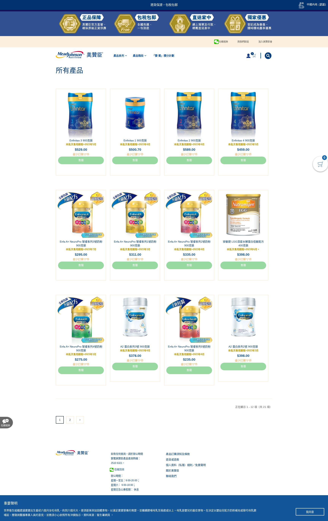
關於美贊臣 (172, 470)
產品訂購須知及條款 (178, 454)
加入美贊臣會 (265, 41)
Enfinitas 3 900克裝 (81, 140)
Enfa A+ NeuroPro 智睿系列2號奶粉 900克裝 (189, 243)
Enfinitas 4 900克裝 (243, 140)
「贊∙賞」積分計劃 (163, 55)
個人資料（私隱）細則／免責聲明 (186, 465)
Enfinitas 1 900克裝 (135, 140)
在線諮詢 (223, 41)
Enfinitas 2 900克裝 (189, 140)
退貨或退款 (172, 459)
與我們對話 (243, 41)
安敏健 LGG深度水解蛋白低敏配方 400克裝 (243, 243)
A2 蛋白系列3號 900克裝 (135, 346)
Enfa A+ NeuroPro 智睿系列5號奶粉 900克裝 (189, 348)
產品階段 (138, 55)
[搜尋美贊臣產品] (268, 55)
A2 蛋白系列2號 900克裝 (243, 346)
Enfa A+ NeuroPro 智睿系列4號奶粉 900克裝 (81, 348)
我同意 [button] (310, 511)
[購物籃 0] (255, 56)
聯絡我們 (171, 476)
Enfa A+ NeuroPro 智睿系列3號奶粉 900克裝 (81, 243)
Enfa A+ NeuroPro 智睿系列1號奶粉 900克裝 (135, 243)
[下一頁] (80, 420)
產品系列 (119, 55)
